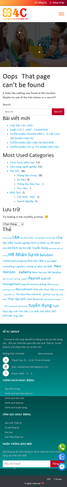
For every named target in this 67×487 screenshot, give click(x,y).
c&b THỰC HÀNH (27, 238)
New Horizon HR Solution (46, 272)
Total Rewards (34, 299)
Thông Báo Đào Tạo (28, 184)
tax (14, 295)
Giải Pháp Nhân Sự (14, 437)
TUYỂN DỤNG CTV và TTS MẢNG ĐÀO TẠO (34, 147)
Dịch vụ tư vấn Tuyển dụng (30, 248)
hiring (5, 256)
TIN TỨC (15, 171)
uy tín (31, 312)
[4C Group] (15, 13)
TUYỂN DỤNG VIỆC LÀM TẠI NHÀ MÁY (32, 142)
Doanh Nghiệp (25, 201)
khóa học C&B (35, 261)
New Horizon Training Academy (15, 279)
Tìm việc (23, 311)
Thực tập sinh (17, 299)
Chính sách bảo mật (14, 398)
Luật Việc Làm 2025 (21, 125)
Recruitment (24, 289)
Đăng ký (42, 2)
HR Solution (43, 255)
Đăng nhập (58, 2)
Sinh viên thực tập (43, 289)
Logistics (20, 266)
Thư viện (22, 188)
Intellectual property (14, 261)
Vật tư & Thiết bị (13, 423)
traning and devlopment (18, 306)
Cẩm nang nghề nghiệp (23, 166)
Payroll (34, 278)
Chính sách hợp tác (14, 403)
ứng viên (18, 316)
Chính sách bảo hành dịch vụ (19, 393)
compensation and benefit (44, 238)
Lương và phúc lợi (36, 266)
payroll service (29, 284)
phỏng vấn (45, 284)
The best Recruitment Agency (33, 294)
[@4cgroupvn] (62, 467)
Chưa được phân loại (22, 162)
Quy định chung (12, 389)
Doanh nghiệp (22, 243)
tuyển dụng (40, 305)
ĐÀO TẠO (15, 192)
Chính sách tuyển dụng (16, 407)
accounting (7, 238)
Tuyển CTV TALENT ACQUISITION (29, 129)
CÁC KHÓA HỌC (26, 197)
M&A (50, 266)
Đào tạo (9, 432)
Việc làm (39, 311)
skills (57, 290)
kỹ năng (47, 261)
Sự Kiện (21, 179)
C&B (15, 238)
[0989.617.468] (62, 447)
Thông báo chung (27, 175)
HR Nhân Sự (20, 254)
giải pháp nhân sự (56, 249)
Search (7, 104)
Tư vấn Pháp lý (12, 427)
